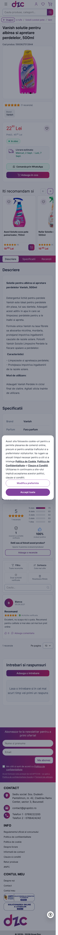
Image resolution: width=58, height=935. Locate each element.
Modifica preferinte (28, 483)
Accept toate (27, 492)
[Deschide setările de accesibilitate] (50, 914)
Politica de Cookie (25, 461)
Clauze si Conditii (38, 465)
